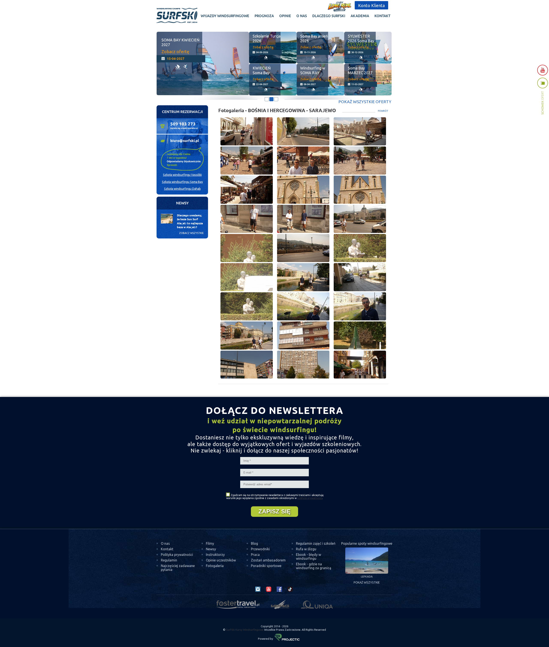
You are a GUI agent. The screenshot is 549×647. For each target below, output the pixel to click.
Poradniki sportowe (266, 566)
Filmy (210, 543)
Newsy (211, 549)
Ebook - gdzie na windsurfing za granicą (313, 566)
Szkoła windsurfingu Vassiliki (182, 174)
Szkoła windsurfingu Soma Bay (182, 182)
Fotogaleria (215, 566)
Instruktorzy (215, 555)
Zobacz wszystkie (191, 233)
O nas (165, 543)
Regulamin (169, 560)
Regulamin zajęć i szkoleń (315, 543)
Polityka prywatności (177, 555)
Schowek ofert (542, 96)
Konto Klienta (371, 5)
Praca (255, 555)
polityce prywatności (309, 498)
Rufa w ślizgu (306, 549)
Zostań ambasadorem (268, 560)
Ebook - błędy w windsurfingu (308, 556)
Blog (254, 543)
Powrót (383, 111)
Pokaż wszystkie (367, 582)
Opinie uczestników (221, 560)
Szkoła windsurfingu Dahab (182, 188)
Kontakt (167, 549)
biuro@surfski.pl (184, 141)
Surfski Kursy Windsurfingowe (245, 629)
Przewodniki (260, 549)
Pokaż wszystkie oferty (364, 101)
